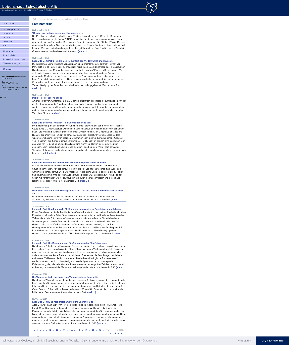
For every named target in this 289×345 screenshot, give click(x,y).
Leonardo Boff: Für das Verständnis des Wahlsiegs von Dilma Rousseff (69, 162)
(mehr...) (82, 51)
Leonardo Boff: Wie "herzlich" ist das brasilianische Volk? (62, 122)
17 (93, 330)
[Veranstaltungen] (14, 63)
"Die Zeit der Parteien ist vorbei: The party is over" (58, 33)
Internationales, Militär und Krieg (74, 19)
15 (78, 330)
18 (100, 330)
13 (64, 330)
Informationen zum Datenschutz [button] (139, 340)
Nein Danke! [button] (245, 340)
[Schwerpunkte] (14, 30)
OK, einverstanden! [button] (273, 340)
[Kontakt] (14, 69)
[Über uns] (14, 51)
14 (71, 330)
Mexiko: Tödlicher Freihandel (47, 98)
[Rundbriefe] (14, 55)
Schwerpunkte (53, 19)
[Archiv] (14, 38)
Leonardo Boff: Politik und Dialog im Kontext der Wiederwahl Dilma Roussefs (72, 61)
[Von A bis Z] (14, 34)
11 (50, 330)
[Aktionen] (14, 42)
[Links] (14, 46)
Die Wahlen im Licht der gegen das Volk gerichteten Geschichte (65, 277)
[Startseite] (14, 24)
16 (86, 330)
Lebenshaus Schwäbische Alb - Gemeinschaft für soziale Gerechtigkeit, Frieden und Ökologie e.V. (29, 8)
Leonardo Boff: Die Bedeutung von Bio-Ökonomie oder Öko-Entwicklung (69, 243)
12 (57, 330)
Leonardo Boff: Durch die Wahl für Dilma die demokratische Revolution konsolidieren (76, 209)
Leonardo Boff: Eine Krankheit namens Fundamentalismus (62, 302)
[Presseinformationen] (14, 59)
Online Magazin (39, 19)
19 (107, 330)
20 (114, 333)
